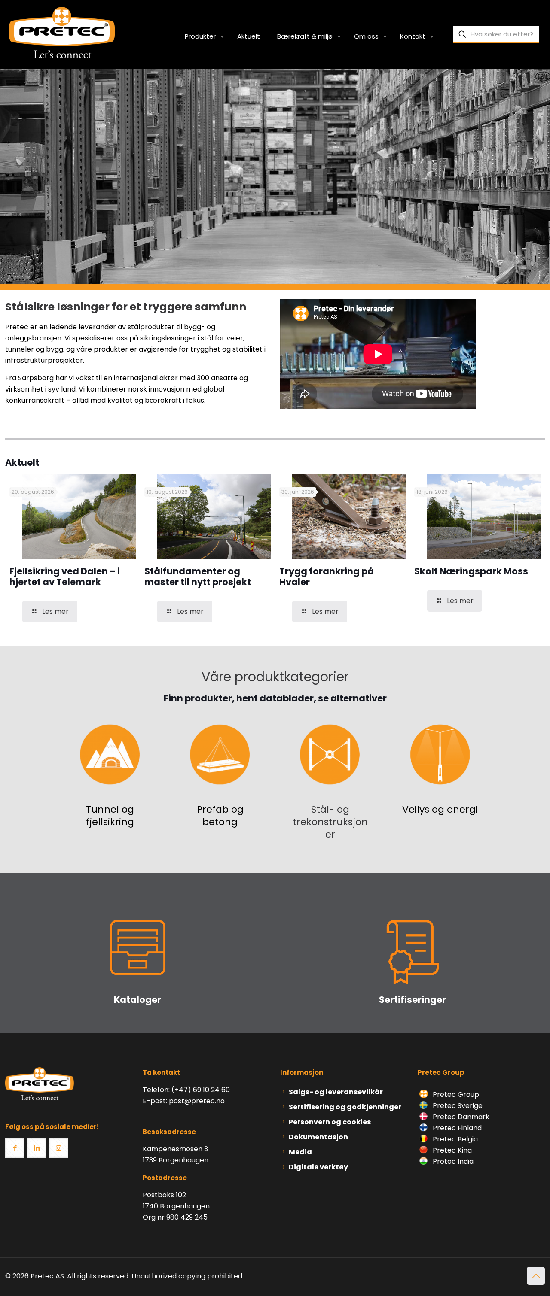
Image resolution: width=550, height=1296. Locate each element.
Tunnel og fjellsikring (110, 816)
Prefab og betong (220, 816)
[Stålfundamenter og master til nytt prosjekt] (214, 516)
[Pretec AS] (62, 32)
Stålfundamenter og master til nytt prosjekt (197, 576)
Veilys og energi (440, 809)
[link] (110, 754)
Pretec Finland (456, 1128)
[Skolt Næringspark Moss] (484, 516)
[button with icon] (14, 1148)
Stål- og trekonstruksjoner (330, 822)
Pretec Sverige (458, 1106)
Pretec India (452, 1161)
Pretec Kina (451, 1150)
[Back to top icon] (536, 1276)
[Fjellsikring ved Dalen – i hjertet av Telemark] (79, 516)
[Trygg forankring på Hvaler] (349, 516)
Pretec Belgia (454, 1139)
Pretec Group (455, 1094)
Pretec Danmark (460, 1117)
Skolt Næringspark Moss (471, 571)
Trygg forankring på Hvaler (326, 576)
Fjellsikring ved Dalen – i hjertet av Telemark (64, 576)
